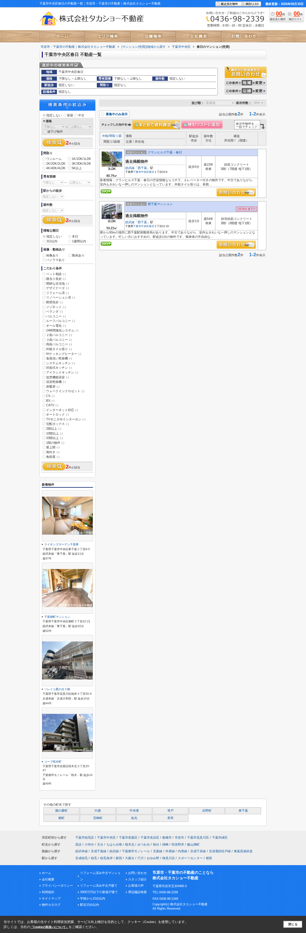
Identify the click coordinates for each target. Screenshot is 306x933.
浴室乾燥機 (56, 382)
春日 (151, 171)
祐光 (134, 818)
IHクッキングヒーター (63, 354)
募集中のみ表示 (116, 114)
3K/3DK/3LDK (81, 163)
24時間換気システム (62, 330)
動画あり (78, 255)
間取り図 (115, 136)
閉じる (293, 924)
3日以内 (51, 241)
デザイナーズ (57, 288)
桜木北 (129, 844)
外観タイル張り (59, 349)
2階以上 (53, 428)
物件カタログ (51, 904)
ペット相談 (56, 274)
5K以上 (77, 168)
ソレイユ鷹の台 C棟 (57, 689)
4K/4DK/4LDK (56, 168)
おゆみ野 (153, 858)
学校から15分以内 (92, 898)
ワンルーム (54, 159)
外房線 (170, 851)
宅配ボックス (57, 424)
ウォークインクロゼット (65, 391)
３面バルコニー (59, 340)
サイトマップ (51, 898)
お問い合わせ (137, 873)
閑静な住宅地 (57, 283)
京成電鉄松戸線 (220, 851)
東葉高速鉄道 (243, 851)
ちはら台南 (114, 844)
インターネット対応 (62, 410)
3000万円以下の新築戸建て (99, 892)
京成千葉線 (98, 851)
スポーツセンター (190, 858)
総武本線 (81, 851)
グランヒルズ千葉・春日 (165, 152)
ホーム (46, 873)
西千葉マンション (160, 204)
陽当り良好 (56, 279)
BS (50, 400)
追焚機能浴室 (57, 377)
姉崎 (165, 844)
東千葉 (243, 810)
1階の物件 (55, 443)
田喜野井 (178, 844)
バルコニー (56, 316)
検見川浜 (168, 858)
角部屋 (53, 457)
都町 (61, 818)
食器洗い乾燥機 (59, 358)
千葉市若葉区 (128, 837)
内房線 (182, 851)
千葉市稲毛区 (84, 837)
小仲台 (89, 844)
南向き (53, 452)
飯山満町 (193, 844)
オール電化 (56, 325)
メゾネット (56, 307)
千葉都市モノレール (136, 851)
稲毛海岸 (106, 858)
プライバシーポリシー (57, 885)
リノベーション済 (60, 297)
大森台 (129, 858)
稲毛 (94, 858)
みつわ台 (143, 844)
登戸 (170, 810)
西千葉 (142, 168)
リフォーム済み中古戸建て (98, 885)
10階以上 (54, 433)
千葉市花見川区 (198, 837)
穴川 (140, 858)
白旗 (98, 810)
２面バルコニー (59, 335)
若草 (170, 818)
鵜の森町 (61, 810)
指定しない (54, 115)
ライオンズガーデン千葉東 (61, 544)
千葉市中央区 (141, 171)
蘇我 (119, 858)
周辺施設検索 (137, 892)
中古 (81, 115)
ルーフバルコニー (60, 321)
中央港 (134, 810)
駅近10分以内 (89, 904)
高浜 (78, 844)
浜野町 (207, 810)
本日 (75, 236)
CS (50, 396)
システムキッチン (60, 363)
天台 (100, 844)
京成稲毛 (81, 858)
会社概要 (48, 879)
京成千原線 (198, 851)
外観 (105, 136)
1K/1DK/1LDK (81, 159)
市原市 (179, 837)
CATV (52, 405)
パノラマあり (55, 260)
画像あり (52, 255)
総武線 (130, 168)
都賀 (209, 858)
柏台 (156, 844)
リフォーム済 (57, 293)
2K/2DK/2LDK (56, 163)
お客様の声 (136, 885)
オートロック (57, 414)
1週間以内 (79, 241)
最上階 (53, 447)
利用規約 (48, 892)
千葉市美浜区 (150, 837)
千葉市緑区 (220, 837)
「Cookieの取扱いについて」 (49, 927)
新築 (70, 115)
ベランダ (54, 311)
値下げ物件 (55, 131)
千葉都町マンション (57, 616)
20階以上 (54, 438)
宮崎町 (98, 818)
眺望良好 (54, 302)
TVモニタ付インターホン (65, 419)
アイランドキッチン (62, 372)
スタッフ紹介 (137, 879)
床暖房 (53, 386)
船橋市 (167, 837)
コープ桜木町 (52, 761)
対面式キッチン (59, 367)
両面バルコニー (59, 344)
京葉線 (157, 851)
